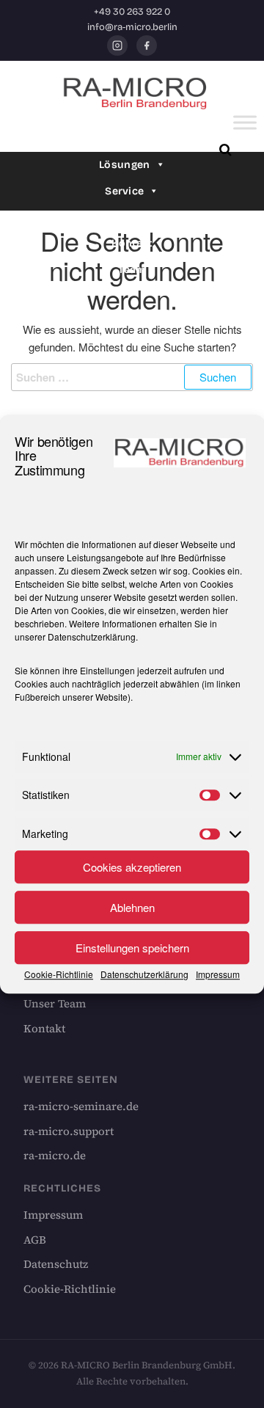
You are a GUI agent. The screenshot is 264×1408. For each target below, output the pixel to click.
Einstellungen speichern (132, 947)
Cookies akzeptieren (132, 867)
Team (131, 269)
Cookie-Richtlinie (58, 974)
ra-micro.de (54, 1155)
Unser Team (54, 1003)
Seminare (124, 217)
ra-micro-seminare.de (81, 1106)
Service (124, 191)
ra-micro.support (68, 1131)
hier (220, 610)
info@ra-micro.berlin (132, 27)
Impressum (218, 974)
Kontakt (131, 243)
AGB (34, 1239)
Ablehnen (132, 907)
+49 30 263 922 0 (132, 12)
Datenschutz (55, 1264)
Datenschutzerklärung (92, 636)
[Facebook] (146, 45)
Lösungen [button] (124, 164)
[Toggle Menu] (245, 123)
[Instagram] (117, 45)
